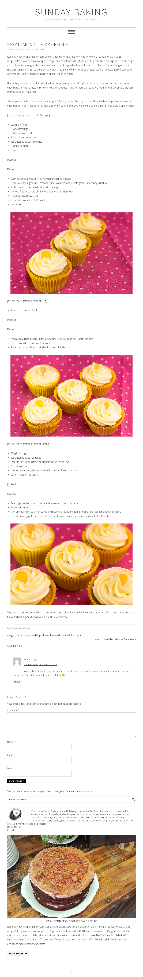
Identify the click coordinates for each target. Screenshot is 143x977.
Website (11, 767)
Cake (20, 628)
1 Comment (39, 49)
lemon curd (23, 616)
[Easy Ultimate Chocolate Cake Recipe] (71, 876)
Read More (17, 953)
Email (11, 754)
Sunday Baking (71, 12)
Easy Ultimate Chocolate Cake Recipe (71, 921)
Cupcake (26, 628)
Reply (17, 682)
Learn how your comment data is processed (70, 791)
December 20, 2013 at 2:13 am (40, 664)
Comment (13, 710)
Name (11, 741)
